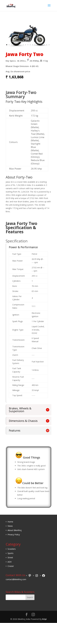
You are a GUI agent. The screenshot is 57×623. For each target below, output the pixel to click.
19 (49, 44)
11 (30, 44)
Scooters (12, 549)
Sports (10, 553)
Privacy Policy (14, 534)
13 (34, 44)
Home (10, 521)
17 (44, 44)
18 (46, 44)
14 (37, 44)
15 (39, 44)
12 (32, 44)
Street (10, 557)
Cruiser (11, 566)
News (10, 526)
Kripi (44, 619)
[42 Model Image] (28, 47)
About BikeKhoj (15, 530)
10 (27, 44)
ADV (9, 561)
